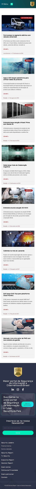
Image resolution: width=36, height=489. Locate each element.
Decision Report (7, 463)
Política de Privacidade (9, 470)
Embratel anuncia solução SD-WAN (15, 208)
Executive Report (7, 460)
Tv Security (5, 456)
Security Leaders (7, 443)
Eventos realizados (6, 449)
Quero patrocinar (7, 474)
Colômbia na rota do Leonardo (13, 251)
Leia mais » (6, 49)
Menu (5, 4)
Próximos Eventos (6, 446)
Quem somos (6, 467)
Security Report (7, 453)
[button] (27, 404)
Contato (4, 477)
